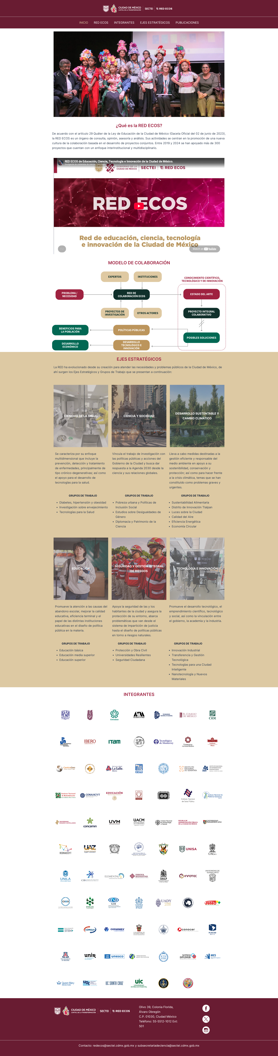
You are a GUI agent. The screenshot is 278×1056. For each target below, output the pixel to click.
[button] (58, 74)
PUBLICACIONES (187, 22)
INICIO (83, 22)
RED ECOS (101, 22)
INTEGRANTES (124, 22)
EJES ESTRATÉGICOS (155, 22)
